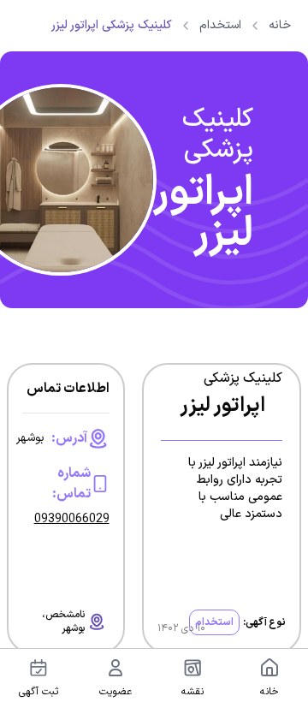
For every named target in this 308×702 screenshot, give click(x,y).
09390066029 (72, 519)
